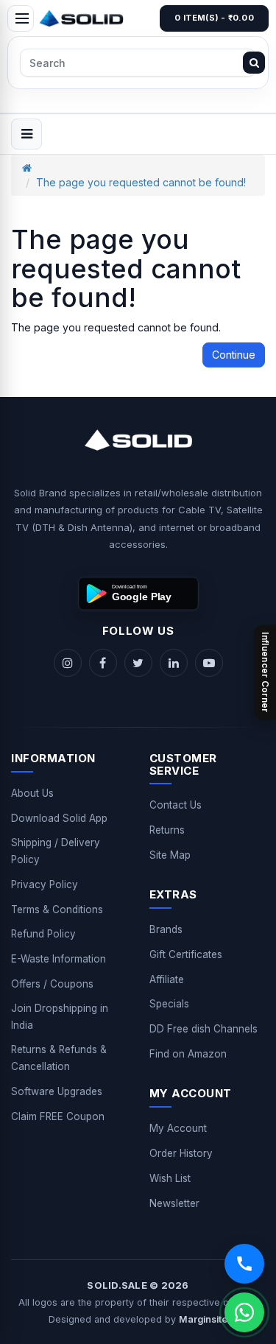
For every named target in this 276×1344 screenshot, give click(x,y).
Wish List (170, 1178)
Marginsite (203, 1319)
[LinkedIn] (174, 663)
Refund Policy (43, 934)
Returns (167, 830)
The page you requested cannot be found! (141, 182)
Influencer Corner (265, 672)
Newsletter (174, 1203)
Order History (181, 1153)
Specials (169, 1004)
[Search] (254, 63)
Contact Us (175, 805)
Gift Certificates (185, 954)
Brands (166, 929)
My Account (178, 1128)
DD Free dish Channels (203, 1029)
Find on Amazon (188, 1054)
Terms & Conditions (57, 909)
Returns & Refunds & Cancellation (59, 1058)
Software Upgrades (56, 1091)
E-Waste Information (58, 959)
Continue (233, 354)
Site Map (170, 855)
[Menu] (20, 18)
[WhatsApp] (244, 1312)
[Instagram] (68, 663)
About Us (32, 793)
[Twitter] (138, 663)
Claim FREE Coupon (58, 1116)
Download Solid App (59, 818)
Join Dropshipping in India (59, 1016)
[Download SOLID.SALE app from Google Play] (138, 593)
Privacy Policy (44, 884)
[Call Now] (244, 1264)
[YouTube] (209, 663)
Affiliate (166, 979)
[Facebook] (103, 663)
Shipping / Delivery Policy (55, 851)
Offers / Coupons (52, 984)
